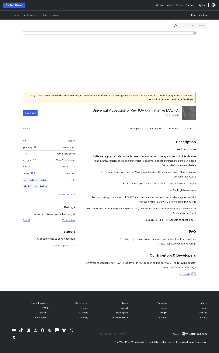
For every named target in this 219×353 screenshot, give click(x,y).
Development (136, 128)
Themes (163, 308)
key (35, 186)
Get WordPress (14, 5)
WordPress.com (40, 303)
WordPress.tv (120, 317)
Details (189, 128)
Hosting (203, 312)
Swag (84, 317)
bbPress (43, 312)
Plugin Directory (199, 15)
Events (84, 308)
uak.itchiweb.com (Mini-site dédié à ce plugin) (171, 183)
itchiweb (174, 115)
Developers (122, 312)
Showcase (162, 303)
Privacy (203, 317)
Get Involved (81, 303)
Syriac (176, 334)
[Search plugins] (175, 26)
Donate (83, 312)
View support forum (64, 245)
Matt (45, 308)
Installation (156, 128)
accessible (29, 180)
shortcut (28, 186)
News (204, 308)
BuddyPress (41, 317)
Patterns (163, 317)
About (204, 303)
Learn (125, 303)
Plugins (163, 312)
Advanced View (66, 194)
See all (26, 220)
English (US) (29, 173)
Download (30, 113)
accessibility (41, 180)
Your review (68, 220)
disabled (43, 186)
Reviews (173, 128)
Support (27, 128)
